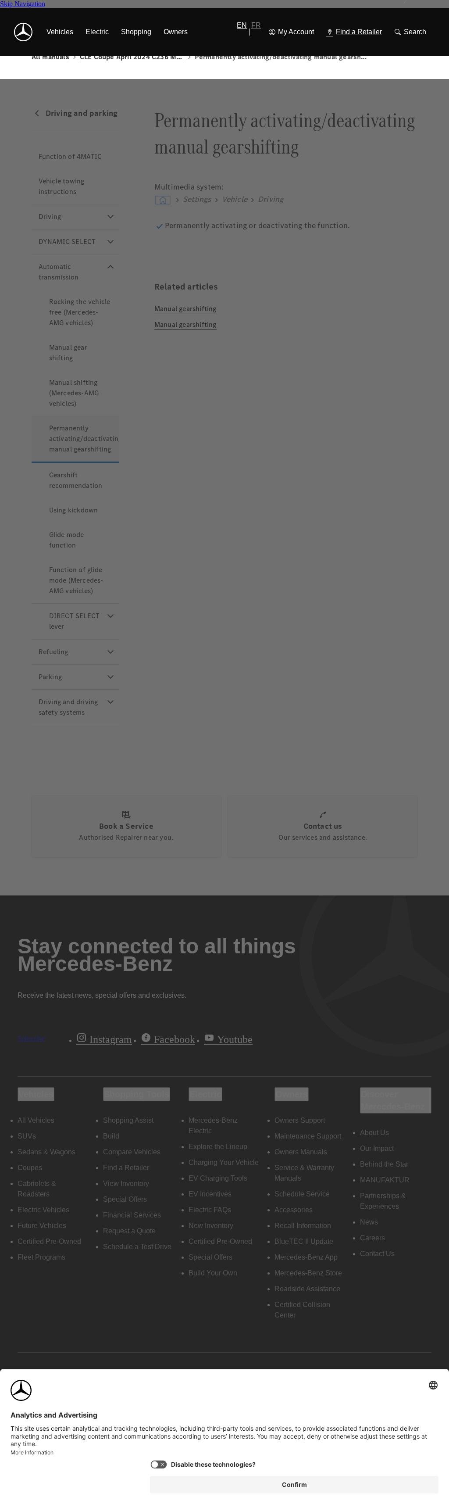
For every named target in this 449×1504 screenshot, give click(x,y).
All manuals (50, 56)
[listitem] (60, 32)
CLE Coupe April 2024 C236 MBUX (132, 56)
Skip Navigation (22, 3)
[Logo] (23, 32)
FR (256, 25)
